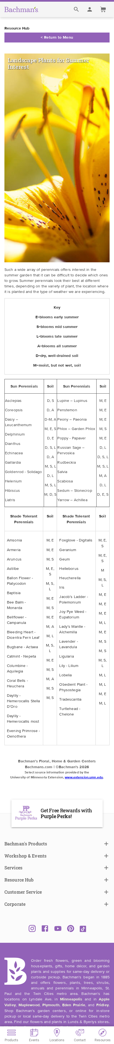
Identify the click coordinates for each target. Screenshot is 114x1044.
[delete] (76, 9)
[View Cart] (103, 9)
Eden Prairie (73, 1005)
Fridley (102, 1005)
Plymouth (50, 1005)
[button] (57, 844)
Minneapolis (71, 999)
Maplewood (29, 1005)
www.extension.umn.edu (84, 777)
